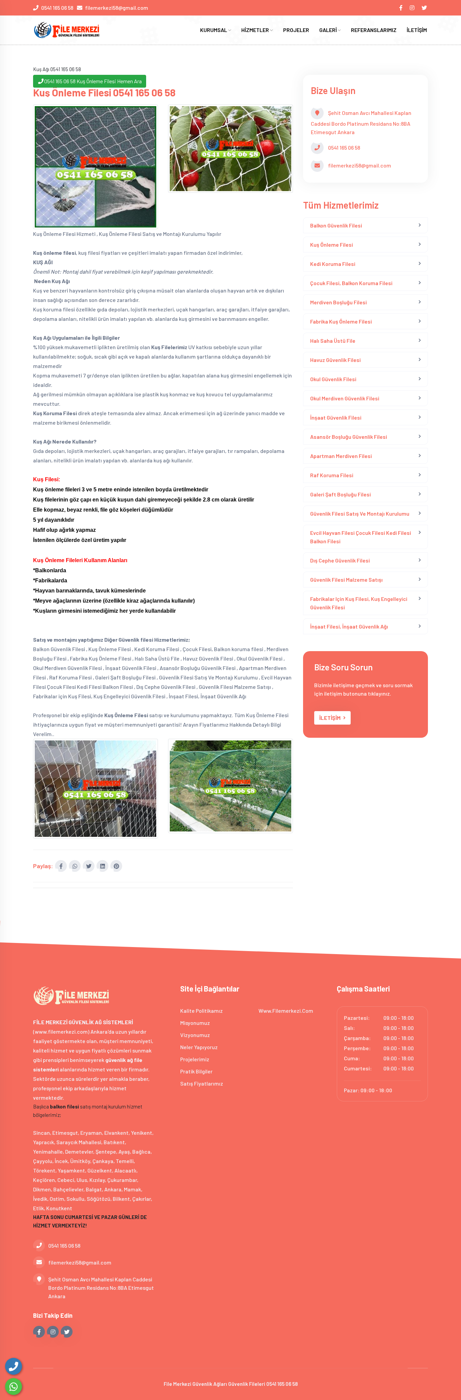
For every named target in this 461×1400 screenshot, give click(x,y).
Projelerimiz (194, 1059)
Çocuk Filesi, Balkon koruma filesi (351, 283)
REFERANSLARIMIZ (374, 30)
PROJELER (296, 30)
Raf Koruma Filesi (331, 475)
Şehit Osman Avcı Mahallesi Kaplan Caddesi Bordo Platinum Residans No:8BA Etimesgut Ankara (101, 1287)
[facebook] (401, 7)
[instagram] (412, 7)
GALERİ (328, 30)
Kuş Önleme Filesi (331, 244)
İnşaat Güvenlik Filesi (335, 417)
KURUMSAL (214, 30)
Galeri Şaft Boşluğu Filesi (340, 494)
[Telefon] (13, 1366)
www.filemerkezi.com (286, 1010)
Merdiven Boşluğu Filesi (338, 302)
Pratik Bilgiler (196, 1071)
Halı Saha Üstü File (332, 340)
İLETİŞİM (417, 30)
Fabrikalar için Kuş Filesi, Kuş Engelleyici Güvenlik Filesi (358, 603)
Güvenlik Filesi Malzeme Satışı (346, 579)
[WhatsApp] (13, 1386)
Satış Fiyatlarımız (201, 1083)
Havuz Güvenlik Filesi (335, 360)
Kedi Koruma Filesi (332, 264)
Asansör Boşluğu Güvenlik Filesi (348, 436)
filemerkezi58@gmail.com (116, 7)
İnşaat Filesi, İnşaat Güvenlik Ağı (349, 626)
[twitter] (425, 7)
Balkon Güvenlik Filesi (336, 225)
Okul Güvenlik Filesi (333, 379)
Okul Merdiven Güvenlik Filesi (344, 398)
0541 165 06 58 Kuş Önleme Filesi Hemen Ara (93, 81)
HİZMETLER (255, 30)
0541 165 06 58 (57, 7)
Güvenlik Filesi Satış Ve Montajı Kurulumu (359, 513)
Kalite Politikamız (201, 1010)
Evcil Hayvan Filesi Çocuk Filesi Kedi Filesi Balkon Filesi (360, 536)
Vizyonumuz (195, 1035)
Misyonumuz (195, 1022)
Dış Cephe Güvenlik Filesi (340, 560)
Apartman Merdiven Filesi (341, 456)
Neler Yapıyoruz (199, 1047)
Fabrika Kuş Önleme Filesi (341, 321)
